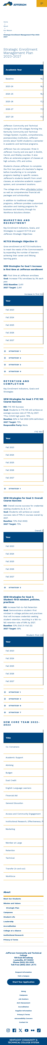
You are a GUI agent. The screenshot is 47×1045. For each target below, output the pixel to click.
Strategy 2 (15, 358)
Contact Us (23, 1022)
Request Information (23, 972)
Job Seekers (23, 999)
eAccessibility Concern (23, 1018)
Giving (23, 991)
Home (5, 22)
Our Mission (7, 30)
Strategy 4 (15, 371)
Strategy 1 (15, 351)
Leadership (8, 921)
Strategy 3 (15, 365)
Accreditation (9, 926)
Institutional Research (13, 935)
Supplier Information (23, 1011)
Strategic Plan (12, 908)
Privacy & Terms (10, 940)
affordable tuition (34, 189)
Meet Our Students (12, 899)
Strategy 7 (15, 712)
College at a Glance (12, 931)
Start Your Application (23, 982)
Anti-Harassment (23, 1003)
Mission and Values (12, 903)
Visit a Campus (23, 976)
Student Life (9, 917)
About (5, 26)
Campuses (8, 912)
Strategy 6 (15, 706)
